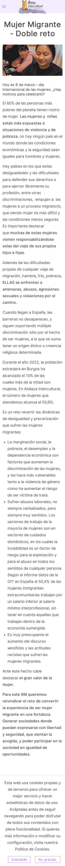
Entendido (19, 859)
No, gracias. (47, 859)
